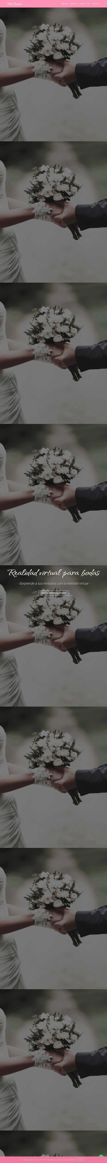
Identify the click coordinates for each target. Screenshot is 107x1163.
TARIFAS (82, 4)
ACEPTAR (80, 1160)
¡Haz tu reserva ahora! (53, 593)
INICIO (66, 4)
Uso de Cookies (68, 1160)
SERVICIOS (73, 4)
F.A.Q (88, 4)
